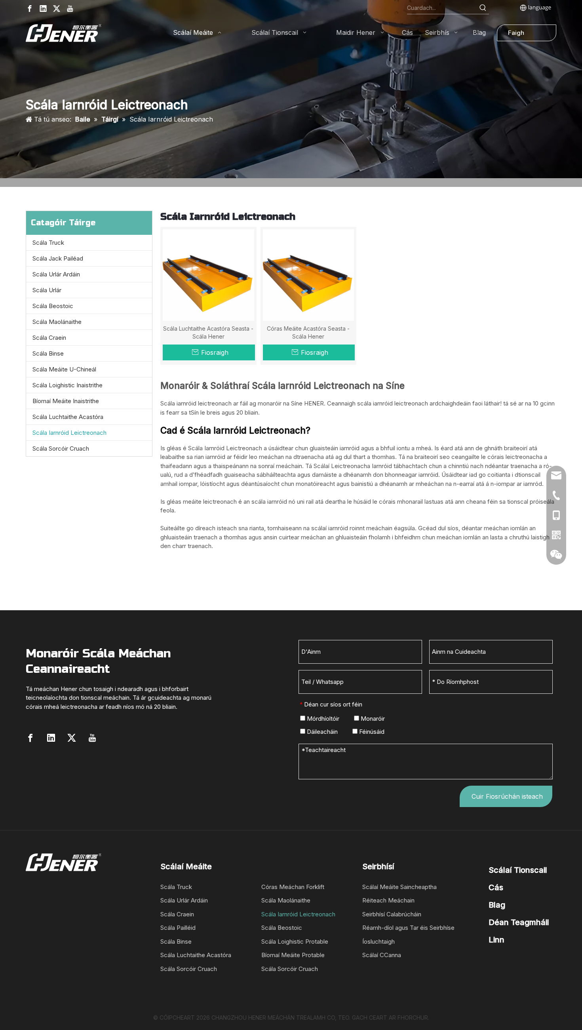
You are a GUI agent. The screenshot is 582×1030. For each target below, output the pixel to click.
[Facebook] (30, 8)
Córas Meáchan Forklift (292, 887)
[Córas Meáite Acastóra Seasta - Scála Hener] (308, 274)
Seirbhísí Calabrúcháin (391, 914)
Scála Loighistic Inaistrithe (67, 385)
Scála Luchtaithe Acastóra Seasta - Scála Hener (208, 332)
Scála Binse (48, 353)
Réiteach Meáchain (388, 900)
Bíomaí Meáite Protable (293, 955)
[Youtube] (70, 8)
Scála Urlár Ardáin (56, 274)
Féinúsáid (371, 731)
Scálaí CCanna (381, 955)
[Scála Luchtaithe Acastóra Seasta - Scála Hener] (208, 274)
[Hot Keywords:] (483, 8)
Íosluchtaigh (378, 941)
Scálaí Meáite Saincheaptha (399, 887)
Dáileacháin (321, 731)
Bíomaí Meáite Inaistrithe (65, 401)
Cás (496, 887)
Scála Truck (48, 242)
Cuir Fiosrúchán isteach (507, 796)
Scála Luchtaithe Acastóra (67, 417)
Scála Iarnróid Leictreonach (69, 432)
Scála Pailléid (178, 927)
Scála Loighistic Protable (294, 941)
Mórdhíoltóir (322, 718)
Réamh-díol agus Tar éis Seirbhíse (408, 927)
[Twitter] (57, 8)
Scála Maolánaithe (57, 322)
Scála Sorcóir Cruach (60, 448)
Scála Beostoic (52, 306)
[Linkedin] (43, 8)
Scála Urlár (46, 290)
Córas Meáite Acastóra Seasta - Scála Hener (308, 332)
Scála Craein (49, 337)
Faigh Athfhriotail (524, 35)
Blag (497, 905)
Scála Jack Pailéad (57, 258)
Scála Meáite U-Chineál (64, 369)
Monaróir (372, 718)
